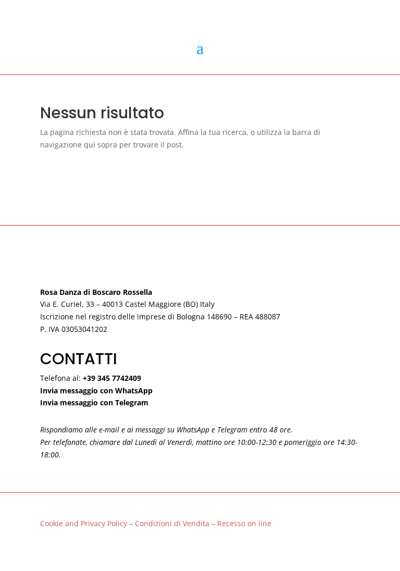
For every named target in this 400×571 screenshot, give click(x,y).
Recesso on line (244, 523)
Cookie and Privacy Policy (83, 523)
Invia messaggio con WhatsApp (96, 390)
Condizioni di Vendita (173, 523)
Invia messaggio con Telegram (94, 402)
